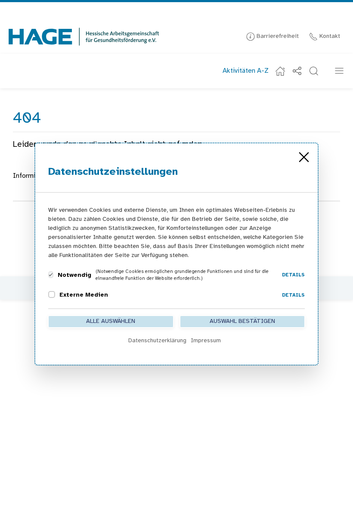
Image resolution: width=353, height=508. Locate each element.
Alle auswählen (110, 321)
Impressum (206, 341)
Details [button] (293, 275)
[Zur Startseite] (84, 36)
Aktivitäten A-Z (246, 70)
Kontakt (329, 36)
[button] (314, 71)
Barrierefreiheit (277, 36)
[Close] (304, 157)
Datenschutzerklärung (157, 341)
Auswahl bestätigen (242, 321)
